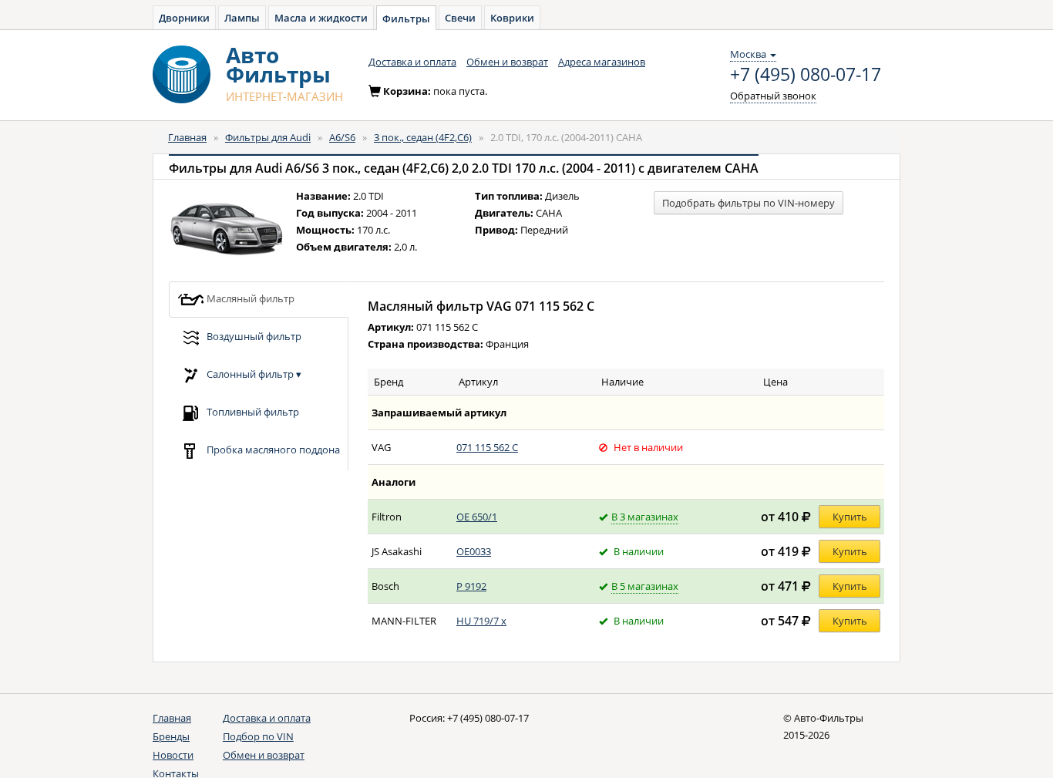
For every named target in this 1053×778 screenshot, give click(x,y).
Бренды (171, 736)
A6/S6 (342, 137)
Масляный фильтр (249, 298)
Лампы (242, 18)
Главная (187, 137)
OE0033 (473, 551)
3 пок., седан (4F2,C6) (423, 137)
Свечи (460, 18)
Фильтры (406, 18)
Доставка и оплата (412, 62)
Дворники (184, 18)
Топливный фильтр (251, 411)
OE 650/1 (476, 517)
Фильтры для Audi (268, 137)
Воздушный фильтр (252, 335)
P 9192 (471, 586)
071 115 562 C (487, 447)
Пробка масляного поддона (272, 449)
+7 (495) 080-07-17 (805, 74)
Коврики (512, 18)
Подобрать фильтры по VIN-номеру (748, 203)
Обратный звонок (773, 96)
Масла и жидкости (321, 18)
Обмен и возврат (507, 62)
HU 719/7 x (481, 621)
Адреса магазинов (601, 62)
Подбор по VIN (258, 736)
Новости (173, 755)
